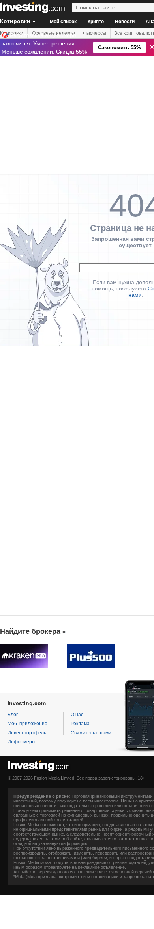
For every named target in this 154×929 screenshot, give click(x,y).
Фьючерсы (94, 33)
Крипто (96, 21)
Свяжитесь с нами (91, 732)
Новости (125, 21)
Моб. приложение (27, 723)
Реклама (80, 723)
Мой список (63, 21)
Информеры (22, 742)
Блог (13, 714)
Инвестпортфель (27, 732)
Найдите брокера (30, 631)
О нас (77, 714)
